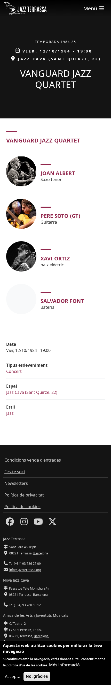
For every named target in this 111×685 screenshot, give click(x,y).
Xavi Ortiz (55, 258)
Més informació (64, 665)
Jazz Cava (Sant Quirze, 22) (31, 392)
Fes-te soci (14, 472)
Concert (14, 371)
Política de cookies (22, 506)
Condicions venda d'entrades (32, 460)
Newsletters (16, 483)
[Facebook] (10, 523)
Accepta (12, 676)
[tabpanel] (55, 235)
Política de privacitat (24, 495)
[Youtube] (38, 523)
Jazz (10, 413)
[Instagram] (24, 523)
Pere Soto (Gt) (61, 215)
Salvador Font (62, 300)
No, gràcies (37, 676)
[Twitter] (52, 523)
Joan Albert (58, 173)
